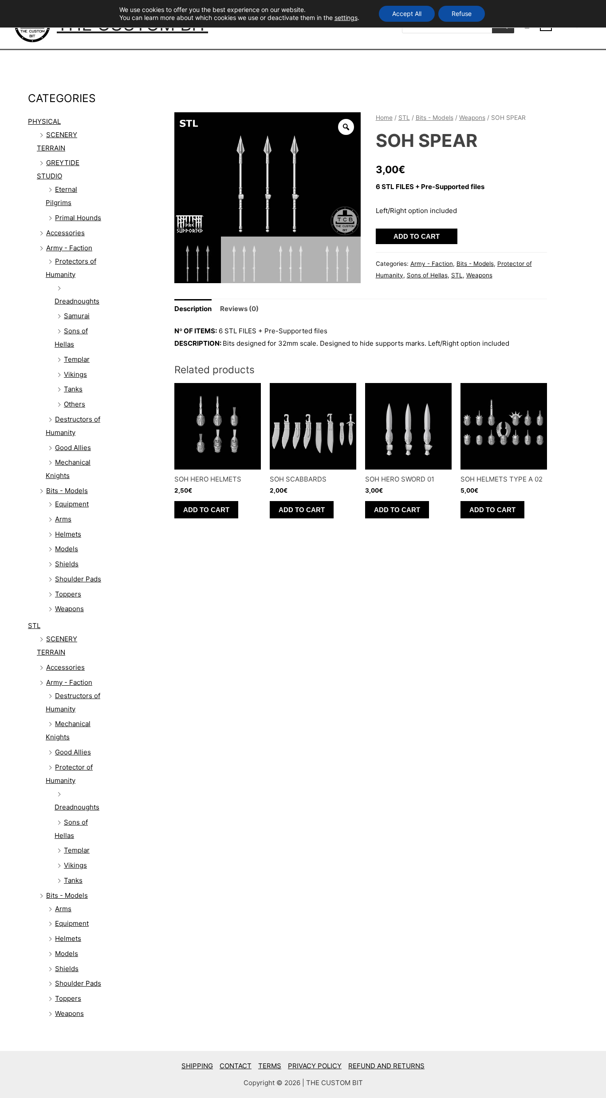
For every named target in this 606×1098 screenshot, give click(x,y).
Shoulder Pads (78, 579)
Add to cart (417, 236)
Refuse (462, 13)
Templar (77, 359)
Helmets (68, 534)
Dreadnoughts (77, 301)
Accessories (65, 233)
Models (66, 549)
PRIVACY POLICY (315, 1066)
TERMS (269, 1066)
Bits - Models (67, 490)
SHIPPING (197, 1066)
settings (346, 17)
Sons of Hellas (427, 275)
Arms (63, 519)
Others (74, 404)
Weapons (69, 608)
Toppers (68, 594)
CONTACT (236, 1066)
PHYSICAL (44, 121)
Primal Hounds (78, 217)
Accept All (406, 13)
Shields (67, 564)
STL (34, 625)
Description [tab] (193, 308)
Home (384, 117)
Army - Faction (69, 248)
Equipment (72, 504)
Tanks (73, 389)
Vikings (75, 374)
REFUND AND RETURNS (386, 1066)
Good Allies (73, 447)
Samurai (77, 316)
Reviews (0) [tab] (239, 308)
